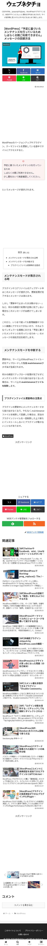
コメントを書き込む (23, 905)
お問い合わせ (23, 934)
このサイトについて (13, 930)
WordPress (9, 436)
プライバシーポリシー (34, 930)
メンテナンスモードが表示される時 (23, 257)
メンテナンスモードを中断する (21, 261)
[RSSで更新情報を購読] (34, 523)
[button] (38, 78)
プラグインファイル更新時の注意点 (25, 265)
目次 (20, 252)
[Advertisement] (23, 113)
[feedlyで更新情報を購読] (12, 523)
